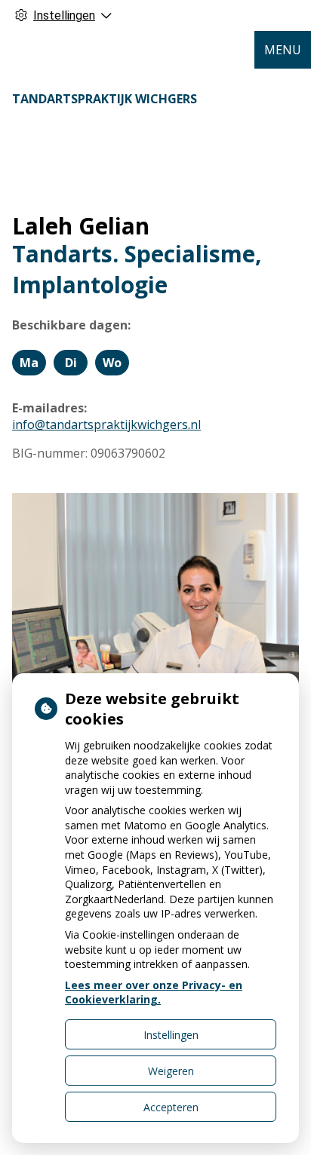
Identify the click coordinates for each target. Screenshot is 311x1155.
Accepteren (171, 1107)
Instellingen (171, 1035)
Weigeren (171, 1071)
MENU (282, 49)
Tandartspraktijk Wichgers (104, 98)
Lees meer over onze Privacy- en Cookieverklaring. (153, 992)
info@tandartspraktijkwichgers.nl (106, 424)
